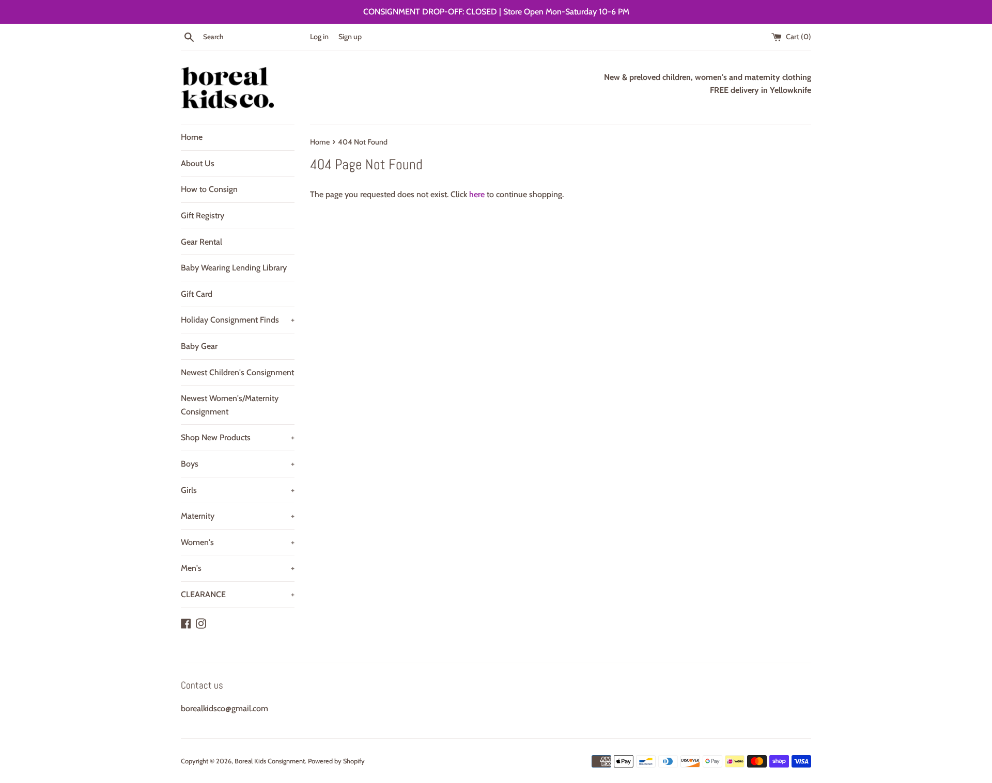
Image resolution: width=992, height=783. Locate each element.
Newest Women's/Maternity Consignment (229, 405)
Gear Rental (201, 242)
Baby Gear (199, 346)
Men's (238, 568)
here (477, 194)
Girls (238, 490)
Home (192, 137)
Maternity (238, 516)
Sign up (350, 36)
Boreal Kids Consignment (270, 761)
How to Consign (209, 189)
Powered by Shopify (336, 761)
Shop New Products (238, 437)
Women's (238, 542)
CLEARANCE (238, 594)
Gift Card (196, 294)
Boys (238, 464)
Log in (319, 36)
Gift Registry (202, 215)
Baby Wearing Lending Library (234, 268)
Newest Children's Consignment (237, 372)
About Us (197, 163)
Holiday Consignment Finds (238, 320)
